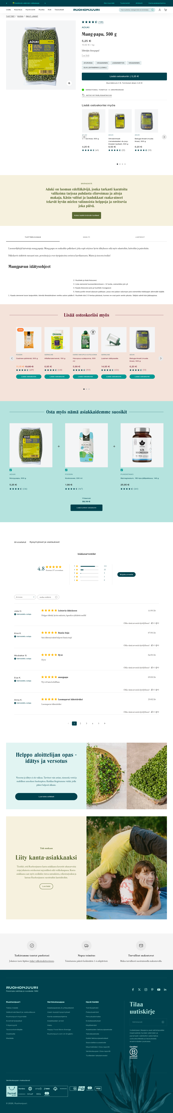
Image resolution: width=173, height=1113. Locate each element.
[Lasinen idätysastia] (114, 339)
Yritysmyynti (11, 1025)
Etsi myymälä (109, 3)
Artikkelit (139, 3)
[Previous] (84, 137)
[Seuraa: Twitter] (139, 989)
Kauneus (18, 10)
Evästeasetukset (93, 1021)
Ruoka (41, 10)
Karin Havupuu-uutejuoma (85, 355)
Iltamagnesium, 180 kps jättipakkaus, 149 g (140, 478)
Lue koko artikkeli (46, 797)
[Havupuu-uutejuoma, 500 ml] (85, 339)
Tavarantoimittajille (14, 1029)
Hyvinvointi (30, 10)
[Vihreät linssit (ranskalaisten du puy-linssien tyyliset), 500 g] (120, 120)
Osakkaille (10, 1034)
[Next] (164, 137)
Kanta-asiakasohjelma (157, 3)
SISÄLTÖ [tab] (86, 237)
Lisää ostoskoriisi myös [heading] (98, 105)
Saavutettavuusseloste (96, 1042)
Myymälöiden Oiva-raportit (97, 1047)
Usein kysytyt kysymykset (58, 1012)
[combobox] (135, 10)
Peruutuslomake (93, 1016)
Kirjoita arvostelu (126, 574)
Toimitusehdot (92, 1008)
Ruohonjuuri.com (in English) (60, 1034)
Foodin (19, 355)
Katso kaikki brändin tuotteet (86, 215)
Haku (49, 1025)
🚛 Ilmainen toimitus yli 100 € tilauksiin (26, 3)
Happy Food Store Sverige (59, 1029)
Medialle (10, 1038)
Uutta (8, 10)
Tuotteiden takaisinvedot (96, 1055)
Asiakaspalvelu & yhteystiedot (60, 1008)
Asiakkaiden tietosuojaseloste (99, 1029)
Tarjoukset (59, 10)
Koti (49, 10)
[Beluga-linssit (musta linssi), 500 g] (146, 120)
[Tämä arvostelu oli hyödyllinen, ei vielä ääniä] (152, 623)
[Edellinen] (6, 3)
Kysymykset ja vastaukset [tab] (45, 542)
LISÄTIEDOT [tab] (140, 237)
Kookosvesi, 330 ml (73, 478)
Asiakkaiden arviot (55, 1021)
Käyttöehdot (91, 1025)
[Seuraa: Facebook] (133, 989)
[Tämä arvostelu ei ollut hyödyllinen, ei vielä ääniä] (156, 623)
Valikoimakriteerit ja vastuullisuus (20, 1012)
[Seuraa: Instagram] (146, 989)
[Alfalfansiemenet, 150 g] (57, 339)
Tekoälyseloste (92, 1034)
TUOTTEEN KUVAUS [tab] (33, 237)
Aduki (85, 27)
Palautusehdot (92, 1012)
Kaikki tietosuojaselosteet (97, 1038)
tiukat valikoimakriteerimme (42, 960)
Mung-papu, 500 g (17, 478)
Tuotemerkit (125, 3)
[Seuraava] (45, 3)
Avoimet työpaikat (14, 1021)
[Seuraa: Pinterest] (152, 989)
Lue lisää (85, 55)
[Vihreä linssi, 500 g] (93, 120)
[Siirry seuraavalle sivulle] (104, 723)
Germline (48, 355)
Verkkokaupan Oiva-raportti (98, 1051)
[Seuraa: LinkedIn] (165, 989)
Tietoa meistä (12, 1008)
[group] (94, 131)
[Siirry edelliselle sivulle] (68, 723)
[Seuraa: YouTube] (158, 989)
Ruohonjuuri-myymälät (16, 1016)
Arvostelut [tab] (20, 542)
